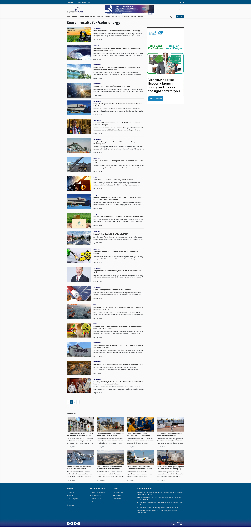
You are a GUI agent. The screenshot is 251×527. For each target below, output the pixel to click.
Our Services (73, 502)
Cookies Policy (96, 499)
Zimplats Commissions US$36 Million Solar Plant (111, 86)
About (78, 2)
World (95, 177)
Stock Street (119, 492)
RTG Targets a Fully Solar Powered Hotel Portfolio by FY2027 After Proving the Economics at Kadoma (118, 383)
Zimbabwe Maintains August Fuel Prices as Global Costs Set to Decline (117, 253)
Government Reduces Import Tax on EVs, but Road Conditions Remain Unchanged (116, 124)
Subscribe (180, 17)
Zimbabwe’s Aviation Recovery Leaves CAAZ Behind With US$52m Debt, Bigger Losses (139, 468)
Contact (84, 2)
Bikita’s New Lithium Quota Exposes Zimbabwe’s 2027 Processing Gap (170, 468)
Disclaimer (95, 502)
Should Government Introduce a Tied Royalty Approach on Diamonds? (79, 468)
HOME (68, 17)
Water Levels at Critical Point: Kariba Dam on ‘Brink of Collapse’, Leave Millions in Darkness (117, 49)
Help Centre (72, 492)
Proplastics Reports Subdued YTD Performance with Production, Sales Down (117, 105)
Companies (97, 28)
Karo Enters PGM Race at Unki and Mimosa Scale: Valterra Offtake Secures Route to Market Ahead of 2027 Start (109, 468)
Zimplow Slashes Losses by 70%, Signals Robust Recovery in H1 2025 (117, 272)
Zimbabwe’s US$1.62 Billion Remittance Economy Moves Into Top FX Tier (139, 435)
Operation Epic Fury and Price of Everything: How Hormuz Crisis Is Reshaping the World (118, 308)
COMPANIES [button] (125, 17)
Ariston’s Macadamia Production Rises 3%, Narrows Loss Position (118, 216)
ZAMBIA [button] (92, 17)
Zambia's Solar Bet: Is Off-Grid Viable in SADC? (110, 234)
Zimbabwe (96, 46)
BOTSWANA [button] (100, 17)
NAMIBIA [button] (107, 17)
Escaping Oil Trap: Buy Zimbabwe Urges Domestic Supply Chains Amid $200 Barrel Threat (117, 327)
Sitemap (118, 499)
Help (89, 2)
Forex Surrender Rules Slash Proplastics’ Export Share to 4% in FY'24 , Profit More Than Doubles (117, 198)
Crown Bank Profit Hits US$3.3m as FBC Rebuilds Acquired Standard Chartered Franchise (80, 435)
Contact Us (72, 495)
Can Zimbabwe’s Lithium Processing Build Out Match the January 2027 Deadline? (110, 435)
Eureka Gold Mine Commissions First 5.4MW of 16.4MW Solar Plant (118, 364)
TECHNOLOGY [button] (116, 17)
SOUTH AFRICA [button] (84, 17)
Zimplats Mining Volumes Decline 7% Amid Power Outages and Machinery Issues (116, 143)
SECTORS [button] (140, 17)
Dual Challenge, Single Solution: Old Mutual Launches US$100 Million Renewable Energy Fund (116, 68)
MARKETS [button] (133, 17)
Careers (71, 505)
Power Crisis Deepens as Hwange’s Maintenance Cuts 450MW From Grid (118, 162)
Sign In (172, 17)
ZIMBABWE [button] (75, 17)
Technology (97, 120)
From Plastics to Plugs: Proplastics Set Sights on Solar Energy (116, 31)
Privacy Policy (96, 495)
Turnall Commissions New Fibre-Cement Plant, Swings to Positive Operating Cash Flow (118, 346)
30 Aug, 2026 (70, 2)
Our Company (73, 499)
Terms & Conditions (98, 492)
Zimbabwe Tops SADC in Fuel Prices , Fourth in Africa (113, 180)
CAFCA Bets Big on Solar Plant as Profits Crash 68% (112, 290)
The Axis (118, 495)
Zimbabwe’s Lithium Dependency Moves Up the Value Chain (169, 435)
